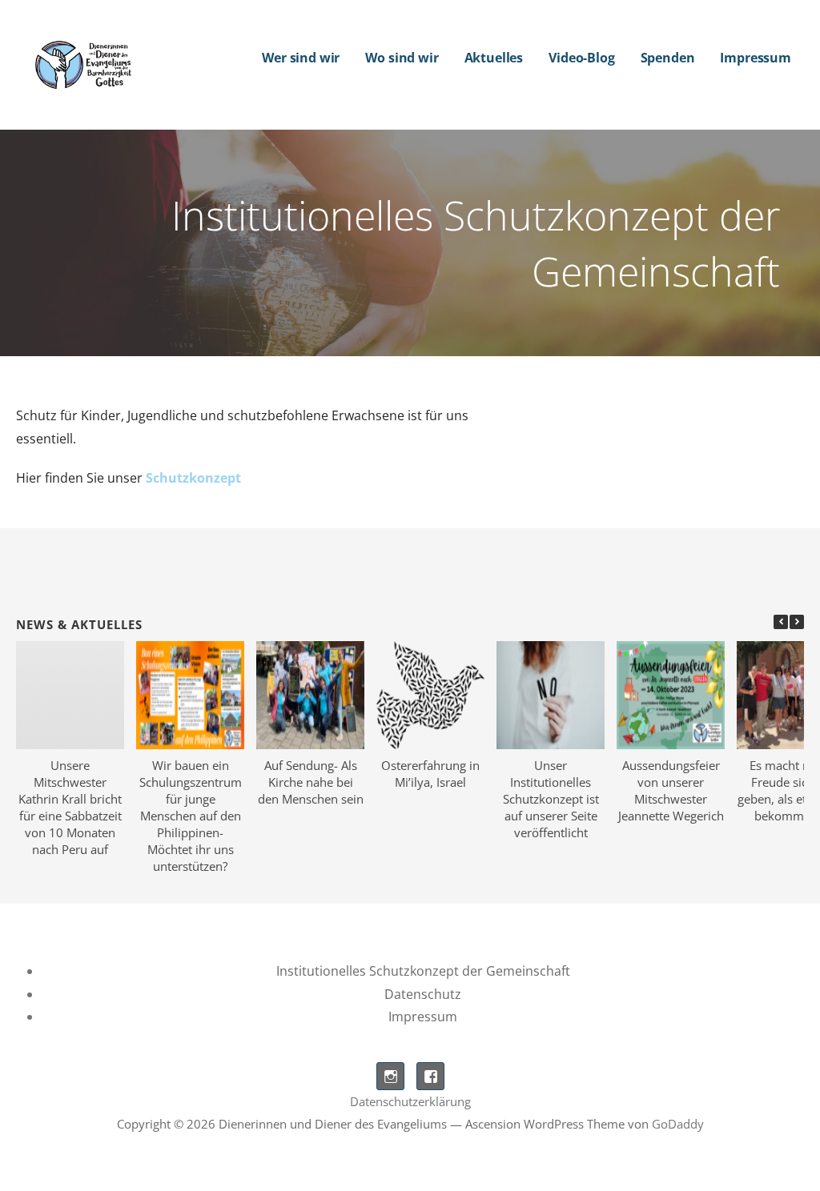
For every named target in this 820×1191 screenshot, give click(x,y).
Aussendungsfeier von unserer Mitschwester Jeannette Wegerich (671, 790)
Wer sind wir (301, 57)
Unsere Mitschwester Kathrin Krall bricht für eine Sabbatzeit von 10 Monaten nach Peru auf (70, 807)
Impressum (755, 57)
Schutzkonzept (193, 478)
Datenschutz (422, 994)
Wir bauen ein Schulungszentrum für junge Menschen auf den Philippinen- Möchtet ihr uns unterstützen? (190, 815)
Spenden (668, 57)
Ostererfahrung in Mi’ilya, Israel (430, 773)
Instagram (390, 1076)
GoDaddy (678, 1124)
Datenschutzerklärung (410, 1101)
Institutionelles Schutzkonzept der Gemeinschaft (423, 971)
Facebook (430, 1076)
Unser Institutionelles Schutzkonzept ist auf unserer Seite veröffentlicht (551, 798)
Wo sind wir (401, 57)
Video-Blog (581, 57)
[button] (797, 622)
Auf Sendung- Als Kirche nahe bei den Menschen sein (311, 782)
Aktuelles (494, 57)
